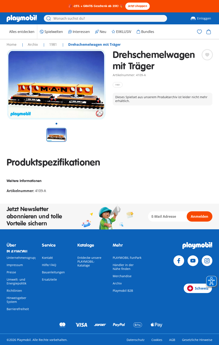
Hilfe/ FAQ (49, 265)
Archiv (117, 283)
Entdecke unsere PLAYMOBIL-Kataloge (89, 261)
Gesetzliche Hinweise (197, 340)
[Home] (22, 18)
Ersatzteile (49, 279)
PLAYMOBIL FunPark (127, 258)
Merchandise (122, 276)
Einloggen (204, 18)
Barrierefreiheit (18, 309)
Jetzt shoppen (137, 6)
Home (12, 44)
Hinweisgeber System (16, 300)
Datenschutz (136, 340)
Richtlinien (14, 291)
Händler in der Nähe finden (123, 267)
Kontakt (47, 258)
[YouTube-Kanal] (193, 260)
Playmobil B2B (123, 291)
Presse (11, 272)
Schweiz (202, 288)
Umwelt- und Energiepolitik (16, 281)
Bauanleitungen (53, 272)
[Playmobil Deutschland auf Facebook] (178, 260)
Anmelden (199, 216)
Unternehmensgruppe (23, 258)
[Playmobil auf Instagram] (207, 260)
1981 (53, 44)
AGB (172, 340)
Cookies (156, 340)
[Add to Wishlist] (207, 55)
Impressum (15, 265)
